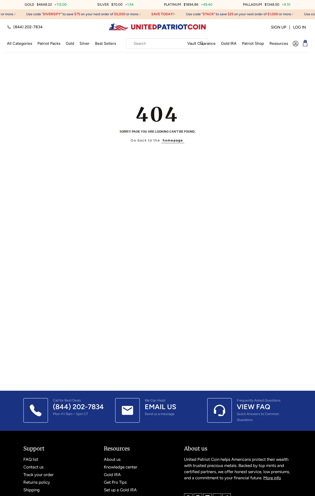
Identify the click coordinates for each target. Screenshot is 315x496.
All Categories (19, 43)
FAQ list (30, 459)
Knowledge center (120, 467)
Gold (70, 43)
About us (112, 459)
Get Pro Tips (115, 482)
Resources (278, 43)
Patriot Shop (253, 43)
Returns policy (36, 482)
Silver (84, 43)
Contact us (33, 467)
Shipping (31, 489)
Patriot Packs (48, 43)
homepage (173, 140)
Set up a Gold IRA (120, 489)
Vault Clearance (201, 43)
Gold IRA (228, 43)
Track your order (38, 474)
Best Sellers (105, 43)
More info (272, 477)
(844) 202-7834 (28, 27)
